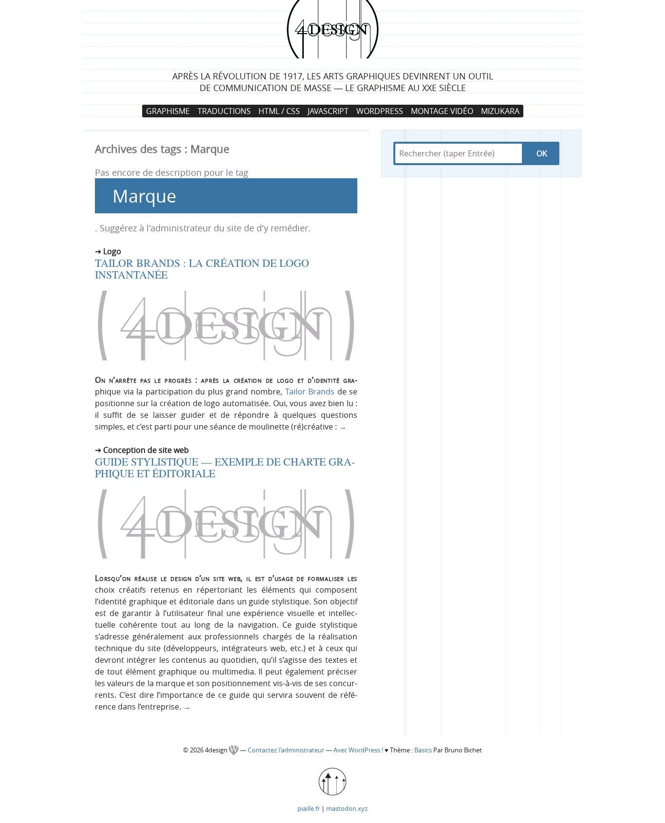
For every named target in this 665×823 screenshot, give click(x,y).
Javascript (328, 111)
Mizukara (500, 111)
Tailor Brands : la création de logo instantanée (202, 268)
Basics (423, 750)
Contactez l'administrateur (287, 750)
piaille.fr (308, 808)
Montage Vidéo (442, 111)
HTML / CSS (279, 111)
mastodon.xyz (347, 808)
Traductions (224, 111)
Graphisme (168, 111)
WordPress (379, 111)
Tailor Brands (310, 391)
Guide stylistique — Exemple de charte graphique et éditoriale (225, 467)
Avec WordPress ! (358, 750)
